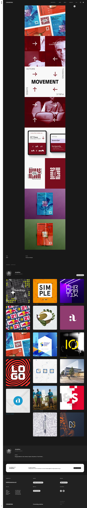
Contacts (71, 2)
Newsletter (64, 482)
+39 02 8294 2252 (18, 494)
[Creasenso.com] (9, 2)
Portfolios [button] (53, 2)
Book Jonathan (80, 275)
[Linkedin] (64, 491)
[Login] (83, 2)
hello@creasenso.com (11, 482)
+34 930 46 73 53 (18, 493)
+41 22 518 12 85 (17, 492)
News (60, 2)
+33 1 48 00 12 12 (18, 490)
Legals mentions (62, 501)
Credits (61, 504)
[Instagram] (80, 2)
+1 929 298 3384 (17, 491)
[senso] (1, 2)
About (65, 2)
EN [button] (76, 2)
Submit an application (38, 482)
